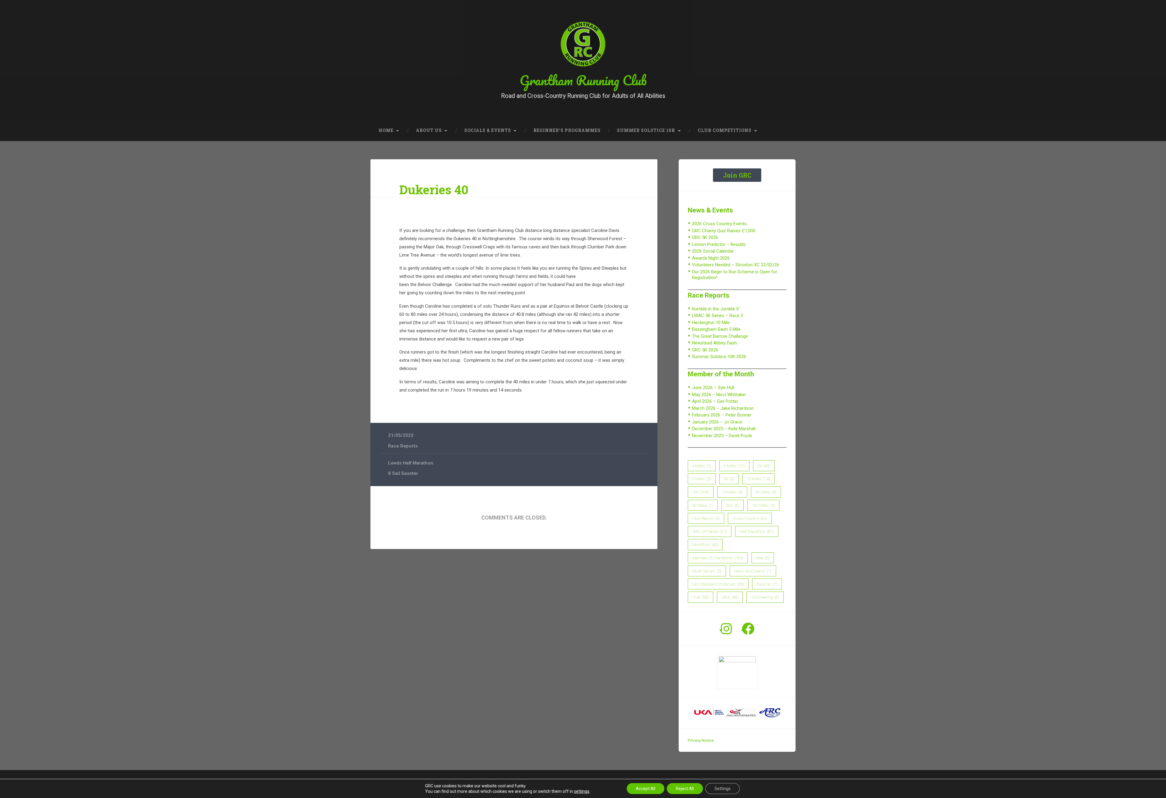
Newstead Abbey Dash (714, 343)
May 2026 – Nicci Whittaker (719, 394)
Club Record (706, 518)
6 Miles (701, 478)
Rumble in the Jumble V (715, 309)
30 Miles (702, 505)
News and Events (753, 570)
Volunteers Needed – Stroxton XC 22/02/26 (735, 265)
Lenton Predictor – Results (718, 244)
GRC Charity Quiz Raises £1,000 (723, 230)
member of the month (717, 557)
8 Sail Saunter (403, 473)
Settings (722, 788)
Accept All (645, 788)
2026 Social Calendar (713, 251)
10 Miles (758, 478)
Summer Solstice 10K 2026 (719, 356)
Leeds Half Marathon (410, 463)
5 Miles (734, 465)
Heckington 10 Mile (711, 322)
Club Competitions (725, 130)
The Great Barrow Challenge (720, 336)
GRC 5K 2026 (705, 237)
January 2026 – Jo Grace (717, 422)
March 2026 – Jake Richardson (723, 408)
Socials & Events (487, 130)
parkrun (767, 584)
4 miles (701, 465)
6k (729, 478)
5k (764, 465)
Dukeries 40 (434, 189)
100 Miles (763, 505)
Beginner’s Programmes (567, 130)
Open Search (789, 130)
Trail (700, 597)
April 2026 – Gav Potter (715, 401)
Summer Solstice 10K (646, 130)
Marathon (705, 544)
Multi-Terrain (706, 570)
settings (581, 791)
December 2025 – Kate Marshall (723, 428)
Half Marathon (757, 531)
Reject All (685, 788)
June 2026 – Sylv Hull (713, 387)
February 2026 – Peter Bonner (722, 415)
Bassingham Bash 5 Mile (716, 329)
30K (732, 505)
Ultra (729, 597)
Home (386, 130)
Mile (762, 557)
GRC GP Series (709, 531)
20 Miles (765, 491)
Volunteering (765, 597)
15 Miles (732, 491)
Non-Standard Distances (718, 584)
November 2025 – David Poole (722, 435)
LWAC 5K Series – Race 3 (717, 315)
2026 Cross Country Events (719, 223)
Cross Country (749, 518)
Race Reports (403, 446)
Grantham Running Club (583, 80)
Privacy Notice (701, 740)
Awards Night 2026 (711, 258)
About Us (429, 130)
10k (700, 491)
